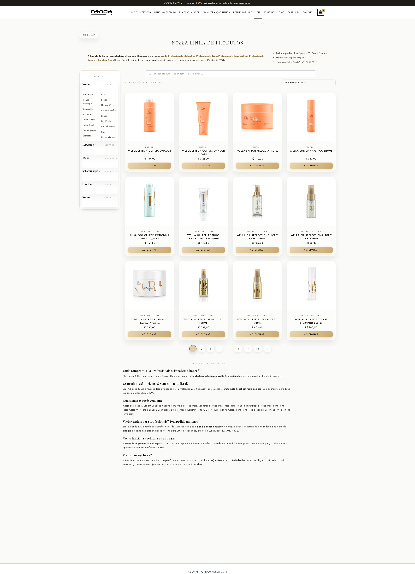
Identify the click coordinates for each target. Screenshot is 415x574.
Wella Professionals (172, 56)
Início (133, 12)
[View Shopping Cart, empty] (320, 12)
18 (257, 348)
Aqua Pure (88, 94)
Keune (91, 60)
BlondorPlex (88, 109)
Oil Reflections (108, 126)
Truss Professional (222, 56)
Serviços (145, 12)
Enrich (104, 94)
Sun (103, 132)
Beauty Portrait (243, 12)
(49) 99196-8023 (305, 62)
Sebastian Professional (197, 56)
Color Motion (89, 119)
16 (237, 348)
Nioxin (104, 115)
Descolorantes (89, 130)
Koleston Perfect (109, 110)
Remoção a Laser (189, 12)
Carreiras (294, 12)
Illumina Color (108, 105)
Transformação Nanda (216, 12)
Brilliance (87, 114)
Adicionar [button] (149, 165)
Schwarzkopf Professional (248, 56)
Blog (282, 12)
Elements (87, 135)
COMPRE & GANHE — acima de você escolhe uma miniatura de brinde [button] (207, 2)
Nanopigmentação (165, 12)
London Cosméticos (109, 60)
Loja (258, 12)
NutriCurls (106, 121)
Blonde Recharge (87, 101)
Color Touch (89, 125)
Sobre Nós (270, 12)
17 (247, 348)
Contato (308, 12)
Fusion (104, 99)
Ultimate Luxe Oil (109, 137)
